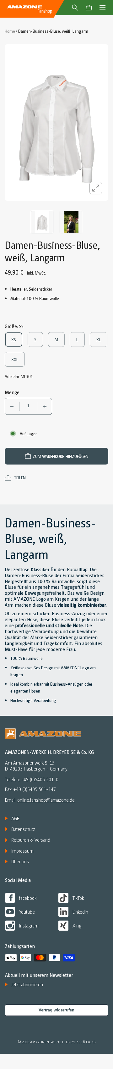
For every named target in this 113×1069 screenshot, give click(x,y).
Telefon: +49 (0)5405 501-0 (31, 779)
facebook (27, 897)
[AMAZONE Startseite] (29, 9)
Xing (77, 925)
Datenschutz (23, 829)
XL (101, 339)
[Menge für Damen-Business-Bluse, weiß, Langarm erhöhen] (45, 406)
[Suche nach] (75, 7)
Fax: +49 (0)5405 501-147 (30, 789)
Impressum (22, 851)
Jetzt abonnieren (27, 984)
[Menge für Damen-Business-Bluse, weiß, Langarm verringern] (12, 406)
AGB (15, 818)
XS (17, 339)
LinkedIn (80, 911)
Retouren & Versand (30, 840)
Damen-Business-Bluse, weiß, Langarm (53, 31)
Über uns (20, 861)
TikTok (78, 897)
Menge (12, 392)
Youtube (27, 911)
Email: (40, 799)
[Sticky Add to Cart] (98, 1053)
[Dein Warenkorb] (89, 7)
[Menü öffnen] (103, 7)
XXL (17, 359)
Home (10, 31)
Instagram (29, 925)
